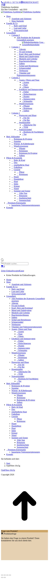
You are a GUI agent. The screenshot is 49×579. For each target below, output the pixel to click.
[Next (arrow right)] (5, 577)
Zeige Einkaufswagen (10, 271)
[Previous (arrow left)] (2, 577)
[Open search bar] (2, 260)
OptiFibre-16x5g (8, 470)
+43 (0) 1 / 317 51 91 (12, 2)
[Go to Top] (24, 529)
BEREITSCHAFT (31, 2)
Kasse (21, 271)
